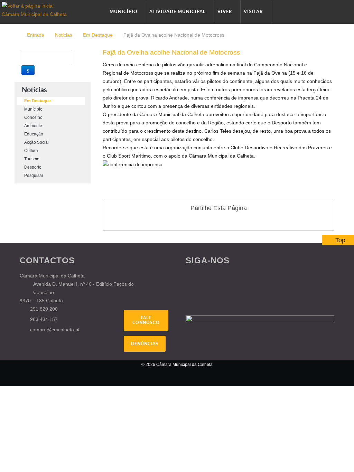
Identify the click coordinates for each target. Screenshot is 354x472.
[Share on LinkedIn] (238, 220)
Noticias (63, 35)
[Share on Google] (211, 220)
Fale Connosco (146, 320)
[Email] (332, 64)
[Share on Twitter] (225, 220)
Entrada (35, 35)
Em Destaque (98, 35)
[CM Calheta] (56, 369)
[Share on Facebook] (198, 220)
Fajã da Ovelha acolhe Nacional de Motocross (171, 52)
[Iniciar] (28, 70)
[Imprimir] (324, 64)
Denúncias (144, 344)
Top (340, 240)
